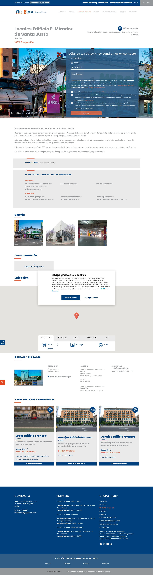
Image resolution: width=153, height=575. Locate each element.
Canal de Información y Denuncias (113, 536)
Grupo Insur (89, 100)
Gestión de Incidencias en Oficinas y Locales (116, 534)
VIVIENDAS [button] (62, 12)
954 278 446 (22, 510)
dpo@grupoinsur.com (126, 85)
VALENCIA (105, 563)
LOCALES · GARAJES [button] (84, 12)
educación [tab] (61, 337)
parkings (79, 344)
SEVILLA (48, 563)
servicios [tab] (91, 337)
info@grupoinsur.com (27, 512)
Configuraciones (91, 298)
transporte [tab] (46, 337)
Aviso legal (93, 92)
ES (144, 3)
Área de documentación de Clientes (113, 538)
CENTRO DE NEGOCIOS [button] (109, 12)
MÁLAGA (67, 563)
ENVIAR (86, 113)
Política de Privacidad (97, 87)
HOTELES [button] (97, 12)
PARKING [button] (123, 12)
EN (148, 3)
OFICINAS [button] (72, 12)
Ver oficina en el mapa (60, 376)
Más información (34, 463)
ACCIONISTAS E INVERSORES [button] (121, 3)
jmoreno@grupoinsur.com (122, 371)
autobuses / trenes (52, 346)
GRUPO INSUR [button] (102, 3)
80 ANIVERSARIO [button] (89, 3)
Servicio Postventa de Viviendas (111, 531)
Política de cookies (103, 571)
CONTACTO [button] (133, 12)
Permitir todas (71, 298)
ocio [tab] (107, 337)
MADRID (86, 563)
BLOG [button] (136, 3)
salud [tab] (76, 337)
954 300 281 (122, 368)
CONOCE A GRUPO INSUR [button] (108, 524)
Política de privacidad (109, 92)
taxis (105, 344)
